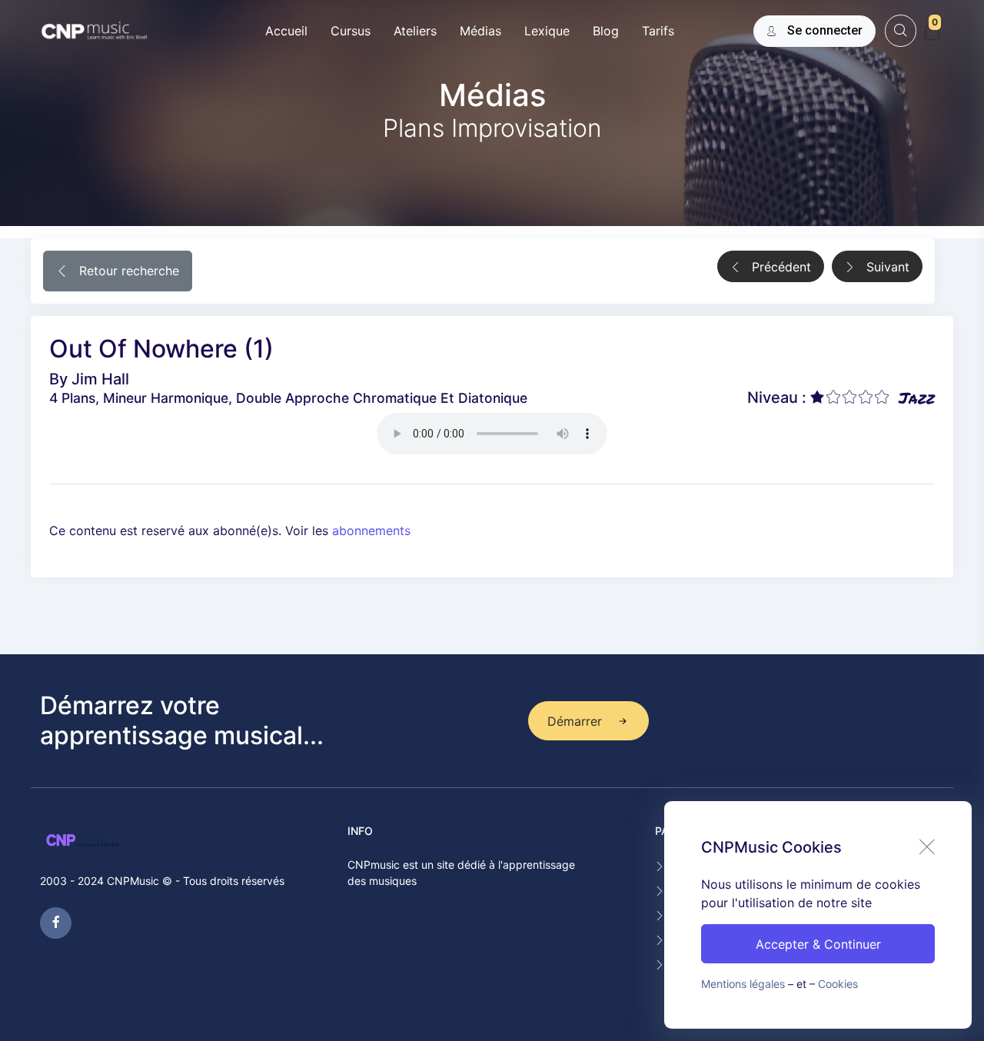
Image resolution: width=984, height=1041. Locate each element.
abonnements (371, 530)
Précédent (779, 266)
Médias (480, 30)
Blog (606, 30)
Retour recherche (127, 270)
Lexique (547, 30)
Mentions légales (743, 983)
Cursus (351, 30)
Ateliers (415, 30)
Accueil (286, 30)
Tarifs (658, 30)
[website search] (900, 30)
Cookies (838, 983)
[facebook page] (55, 923)
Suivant (886, 266)
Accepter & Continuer (818, 944)
